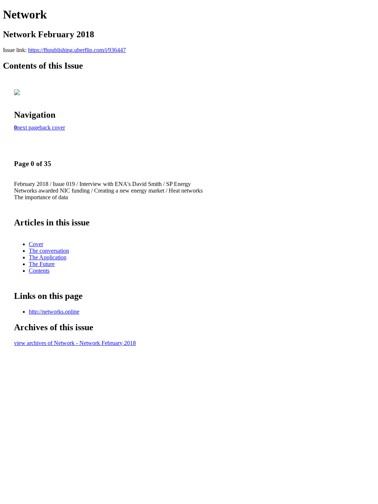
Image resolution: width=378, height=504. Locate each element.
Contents (39, 270)
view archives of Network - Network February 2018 (75, 343)
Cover (36, 244)
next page (28, 127)
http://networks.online (54, 311)
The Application (47, 257)
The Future (42, 264)
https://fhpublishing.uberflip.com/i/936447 (77, 50)
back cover (52, 127)
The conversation (49, 251)
